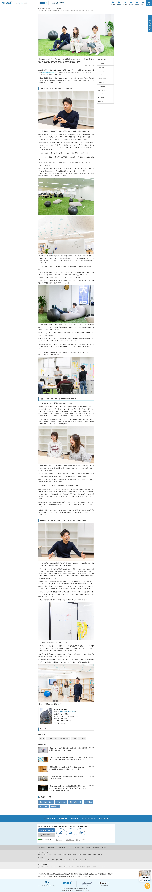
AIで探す (42, 2)
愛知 (57, 860)
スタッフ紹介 (102, 818)
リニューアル (53, 867)
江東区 (89, 854)
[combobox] (31, 3)
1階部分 (88, 867)
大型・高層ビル (41, 867)
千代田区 (40, 854)
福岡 (61, 860)
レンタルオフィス (101, 867)
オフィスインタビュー (46, 802)
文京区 (79, 854)
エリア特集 (88, 802)
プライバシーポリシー (85, 890)
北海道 (52, 860)
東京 (39, 860)
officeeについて (48, 818)
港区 (55, 854)
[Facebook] (86, 65)
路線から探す (51, 847)
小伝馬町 (82, 739)
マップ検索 (125, 1)
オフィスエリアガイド (61, 847)
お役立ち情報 (96, 847)
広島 (85, 860)
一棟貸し (60, 867)
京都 (73, 860)
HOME (40, 8)
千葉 (65, 860)
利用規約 (78, 890)
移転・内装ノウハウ (75, 802)
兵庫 (77, 860)
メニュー (142, 1)
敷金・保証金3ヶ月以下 (80, 867)
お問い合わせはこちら (149, 2)
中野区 (84, 854)
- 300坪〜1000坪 (102, 78)
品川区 (64, 854)
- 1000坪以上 (101, 82)
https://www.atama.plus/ (67, 711)
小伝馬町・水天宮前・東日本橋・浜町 (58, 739)
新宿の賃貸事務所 (61, 874)
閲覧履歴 (137, 1)
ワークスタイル (57, 8)
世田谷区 (100, 854)
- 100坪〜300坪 (101, 75)
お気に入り (131, 1)
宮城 (81, 860)
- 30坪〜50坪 (101, 67)
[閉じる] (150, 871)
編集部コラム (55, 807)
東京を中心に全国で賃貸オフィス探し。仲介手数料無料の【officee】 (75, 888)
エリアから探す (41, 847)
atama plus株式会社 (48, 72)
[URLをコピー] (93, 65)
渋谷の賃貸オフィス (51, 874)
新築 (48, 867)
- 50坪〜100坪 (101, 71)
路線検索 (119, 1)
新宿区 (59, 854)
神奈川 (43, 860)
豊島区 (74, 854)
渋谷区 (50, 854)
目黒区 (69, 854)
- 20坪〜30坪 (101, 63)
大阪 (48, 860)
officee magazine (47, 8)
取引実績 (73, 818)
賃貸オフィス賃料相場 (74, 847)
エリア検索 (113, 1)
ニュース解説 (43, 807)
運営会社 (62, 818)
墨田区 (94, 854)
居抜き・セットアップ (68, 867)
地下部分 (94, 867)
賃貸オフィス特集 (86, 847)
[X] (82, 65)
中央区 (42, 739)
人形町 (74, 739)
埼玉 (69, 860)
